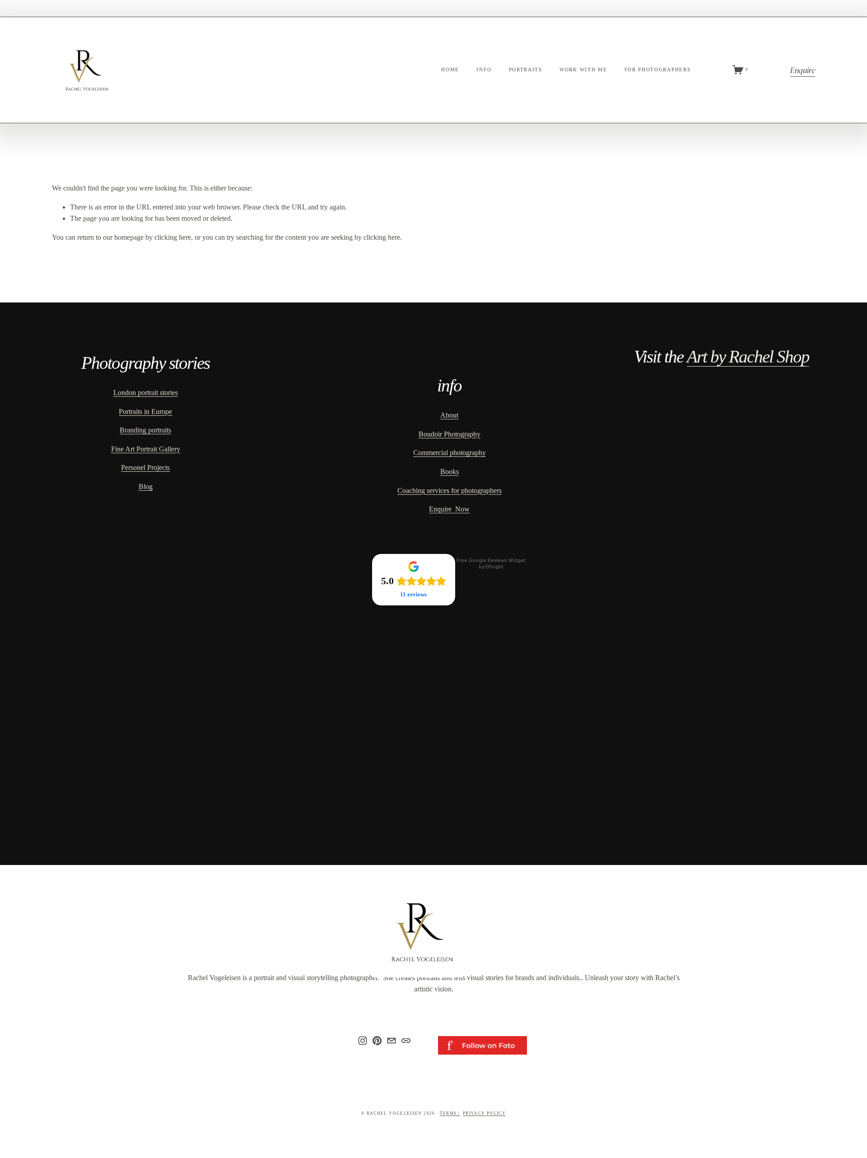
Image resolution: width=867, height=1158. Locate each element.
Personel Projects (145, 467)
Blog (146, 486)
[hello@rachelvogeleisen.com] (391, 1040)
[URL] (405, 1040)
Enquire (802, 70)
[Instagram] (362, 1040)
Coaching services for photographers (449, 490)
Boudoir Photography (449, 434)
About (449, 415)
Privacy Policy (484, 1113)
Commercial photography (449, 452)
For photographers (658, 69)
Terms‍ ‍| (450, 1113)
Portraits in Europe (145, 411)
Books (449, 471)
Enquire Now (449, 509)
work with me (583, 69)
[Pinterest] (377, 1040)
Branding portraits (145, 430)
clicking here (172, 237)
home (450, 69)
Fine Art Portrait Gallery (145, 449)
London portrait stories (145, 392)
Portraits (525, 69)
